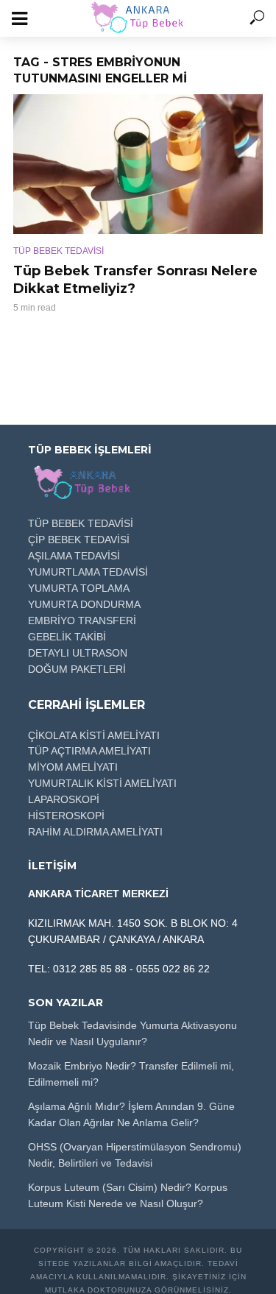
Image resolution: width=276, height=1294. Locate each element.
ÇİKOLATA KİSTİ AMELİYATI (94, 735)
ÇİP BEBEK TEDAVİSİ (79, 539)
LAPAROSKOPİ (63, 799)
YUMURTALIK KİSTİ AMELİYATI (102, 783)
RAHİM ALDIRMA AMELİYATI (95, 832)
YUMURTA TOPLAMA (79, 588)
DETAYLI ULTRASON (77, 653)
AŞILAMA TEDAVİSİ (74, 556)
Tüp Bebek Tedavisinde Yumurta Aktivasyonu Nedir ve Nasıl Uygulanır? (132, 1033)
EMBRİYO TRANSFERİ (82, 620)
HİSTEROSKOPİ (66, 815)
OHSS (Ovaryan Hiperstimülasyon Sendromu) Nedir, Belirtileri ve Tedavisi (134, 1155)
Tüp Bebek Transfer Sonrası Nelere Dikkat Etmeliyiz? (135, 280)
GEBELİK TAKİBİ (67, 637)
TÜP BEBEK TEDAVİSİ (58, 251)
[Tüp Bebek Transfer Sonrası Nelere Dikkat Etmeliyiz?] (138, 164)
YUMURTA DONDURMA (84, 604)
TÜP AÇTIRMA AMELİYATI (89, 751)
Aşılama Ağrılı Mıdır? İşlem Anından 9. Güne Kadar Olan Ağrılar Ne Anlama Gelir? (131, 1114)
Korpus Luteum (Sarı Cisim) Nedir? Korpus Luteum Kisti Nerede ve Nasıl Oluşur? (127, 1195)
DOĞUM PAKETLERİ (77, 669)
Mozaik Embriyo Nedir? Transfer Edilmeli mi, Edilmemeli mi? (131, 1074)
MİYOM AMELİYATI (73, 767)
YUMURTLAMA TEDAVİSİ (88, 572)
